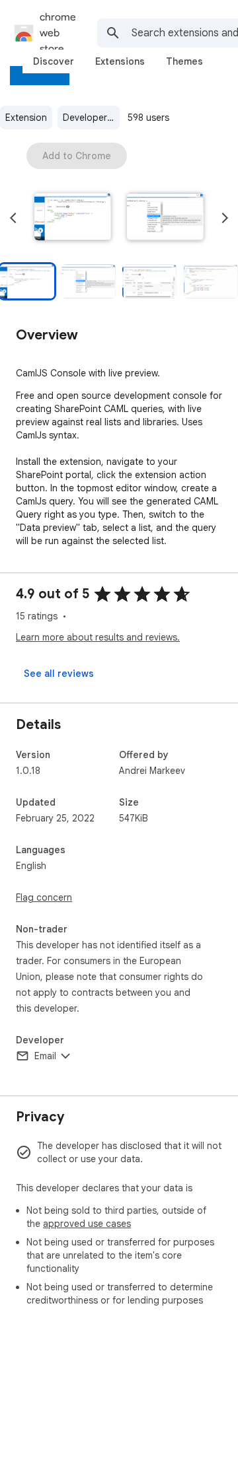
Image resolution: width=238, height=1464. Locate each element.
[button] (72, 218)
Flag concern (44, 897)
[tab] (53, 61)
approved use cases (87, 1224)
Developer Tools (91, 117)
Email (45, 1056)
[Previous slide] (13, 218)
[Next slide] (225, 218)
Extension (26, 117)
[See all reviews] (59, 673)
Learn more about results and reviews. (98, 637)
